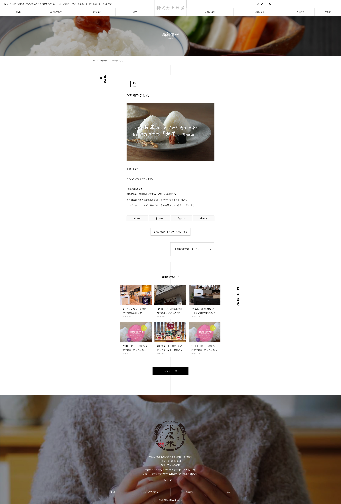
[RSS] (270, 4)
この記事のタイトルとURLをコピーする (170, 232)
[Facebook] (266, 4)
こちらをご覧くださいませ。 (140, 179)
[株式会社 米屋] (170, 8)
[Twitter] (262, 4)
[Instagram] (258, 4)
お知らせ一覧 (170, 371)
